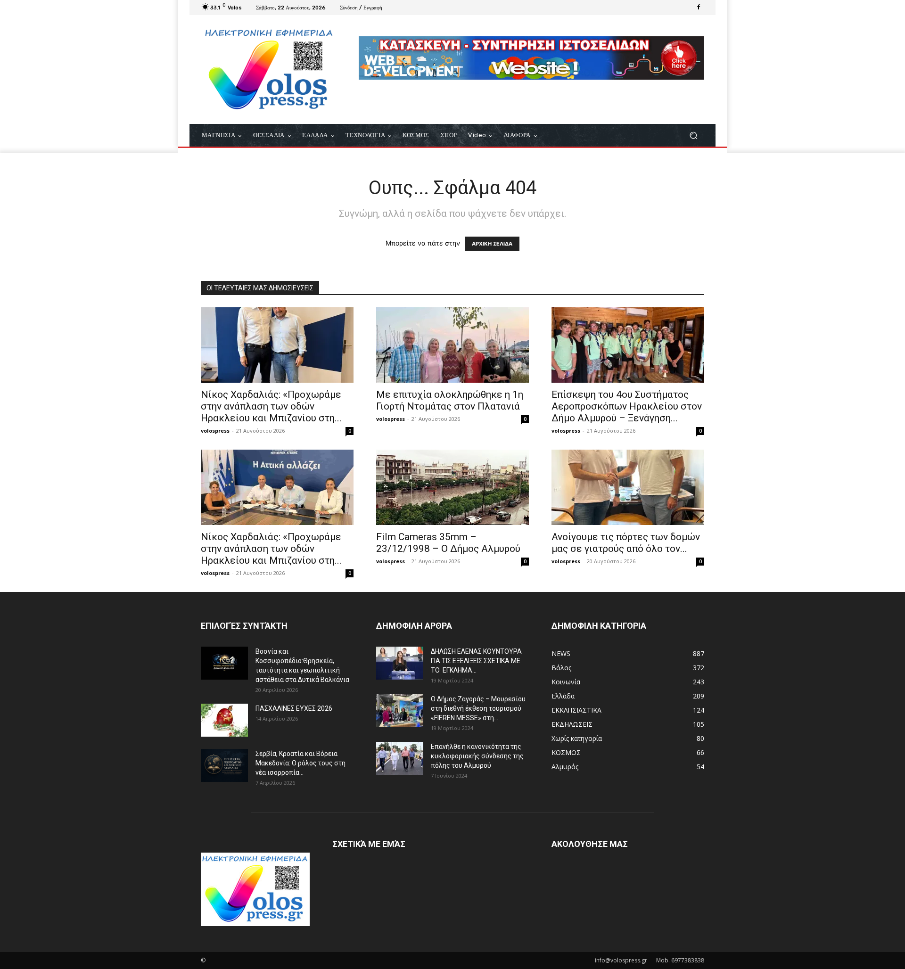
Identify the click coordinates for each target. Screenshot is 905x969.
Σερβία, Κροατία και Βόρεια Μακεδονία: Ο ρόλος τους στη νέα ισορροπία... (300, 763)
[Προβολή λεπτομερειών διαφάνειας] (531, 58)
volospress (215, 430)
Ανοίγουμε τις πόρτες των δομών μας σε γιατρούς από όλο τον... (625, 542)
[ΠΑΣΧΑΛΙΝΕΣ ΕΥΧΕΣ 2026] (224, 720)
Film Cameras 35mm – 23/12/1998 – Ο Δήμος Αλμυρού (448, 542)
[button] (693, 135)
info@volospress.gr (621, 960)
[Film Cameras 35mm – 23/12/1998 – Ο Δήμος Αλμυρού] (452, 487)
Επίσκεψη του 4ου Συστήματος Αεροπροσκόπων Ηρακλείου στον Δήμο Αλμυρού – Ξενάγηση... (626, 406)
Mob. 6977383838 (680, 960)
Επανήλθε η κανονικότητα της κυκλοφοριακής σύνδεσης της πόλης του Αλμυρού (477, 756)
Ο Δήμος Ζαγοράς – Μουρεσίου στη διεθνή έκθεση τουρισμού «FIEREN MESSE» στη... (478, 708)
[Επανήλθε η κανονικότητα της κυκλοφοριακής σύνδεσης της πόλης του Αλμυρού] (399, 758)
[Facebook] (698, 7)
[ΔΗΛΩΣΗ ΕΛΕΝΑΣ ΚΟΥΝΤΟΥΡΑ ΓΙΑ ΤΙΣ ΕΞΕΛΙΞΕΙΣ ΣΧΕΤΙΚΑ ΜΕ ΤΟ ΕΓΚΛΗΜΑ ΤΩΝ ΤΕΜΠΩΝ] (399, 663)
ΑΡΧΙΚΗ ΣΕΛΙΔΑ (492, 243)
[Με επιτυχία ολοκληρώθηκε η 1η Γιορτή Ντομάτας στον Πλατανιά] (452, 345)
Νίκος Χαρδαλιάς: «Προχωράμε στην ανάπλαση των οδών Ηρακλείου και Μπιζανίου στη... (271, 406)
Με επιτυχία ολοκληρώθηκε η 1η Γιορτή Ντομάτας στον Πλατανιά (449, 400)
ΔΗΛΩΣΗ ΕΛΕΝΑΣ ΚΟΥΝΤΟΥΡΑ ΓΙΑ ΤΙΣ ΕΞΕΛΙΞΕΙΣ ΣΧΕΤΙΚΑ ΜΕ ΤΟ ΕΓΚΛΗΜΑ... (476, 661)
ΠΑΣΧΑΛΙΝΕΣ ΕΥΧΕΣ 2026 (293, 708)
